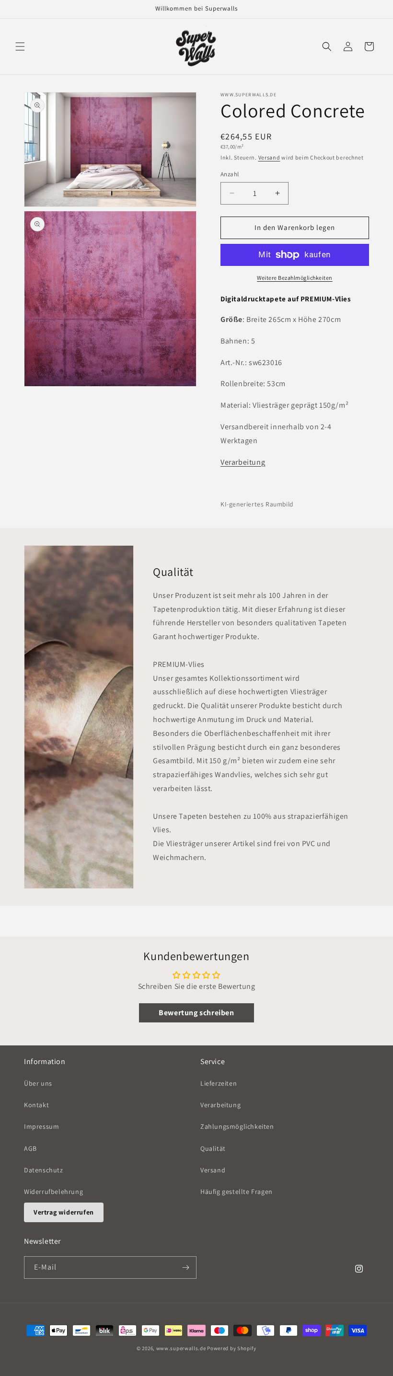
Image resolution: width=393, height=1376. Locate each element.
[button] (20, 46)
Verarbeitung (242, 462)
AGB (30, 1148)
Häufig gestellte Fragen (236, 1191)
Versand (269, 157)
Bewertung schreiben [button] (196, 1013)
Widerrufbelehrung (53, 1191)
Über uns (38, 1083)
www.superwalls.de (181, 1348)
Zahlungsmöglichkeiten (237, 1126)
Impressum (41, 1126)
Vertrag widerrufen (64, 1212)
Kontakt (36, 1105)
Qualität (213, 1148)
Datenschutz (43, 1170)
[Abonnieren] (185, 1267)
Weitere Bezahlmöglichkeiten (295, 277)
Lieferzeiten (218, 1083)
